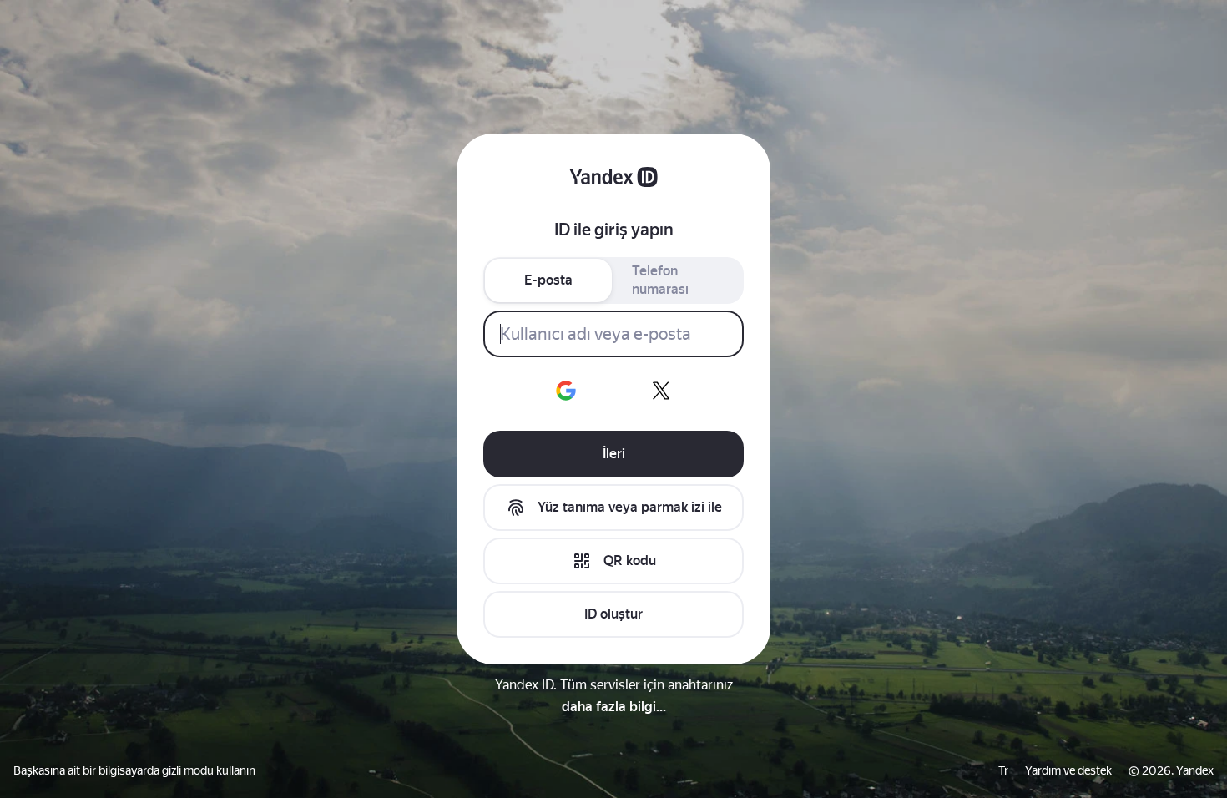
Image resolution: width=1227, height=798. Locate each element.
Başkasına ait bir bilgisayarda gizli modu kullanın (134, 770)
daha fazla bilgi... (614, 707)
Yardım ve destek (1068, 770)
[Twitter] (661, 390)
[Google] (566, 390)
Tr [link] (1003, 770)
